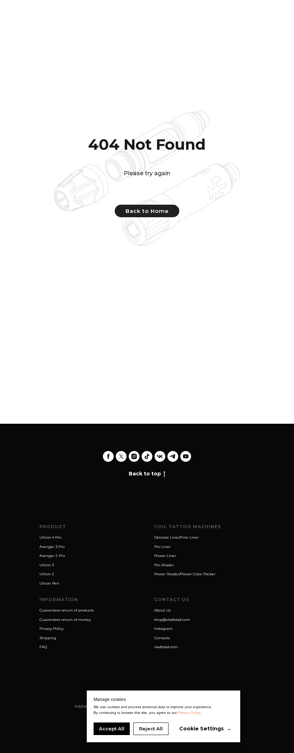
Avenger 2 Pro (52, 555)
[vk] (160, 456)
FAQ (43, 647)
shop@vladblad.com (172, 619)
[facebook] (108, 456)
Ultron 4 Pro (50, 537)
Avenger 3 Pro (52, 546)
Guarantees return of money (65, 619)
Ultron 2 (46, 574)
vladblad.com (166, 647)
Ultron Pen (49, 583)
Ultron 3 (46, 565)
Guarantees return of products (66, 610)
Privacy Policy (51, 628)
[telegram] (172, 456)
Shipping (47, 638)
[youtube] (185, 456)
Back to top (145, 473)
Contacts (162, 638)
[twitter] (121, 456)
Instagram (163, 628)
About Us (162, 610)
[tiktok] (147, 456)
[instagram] (134, 456)
